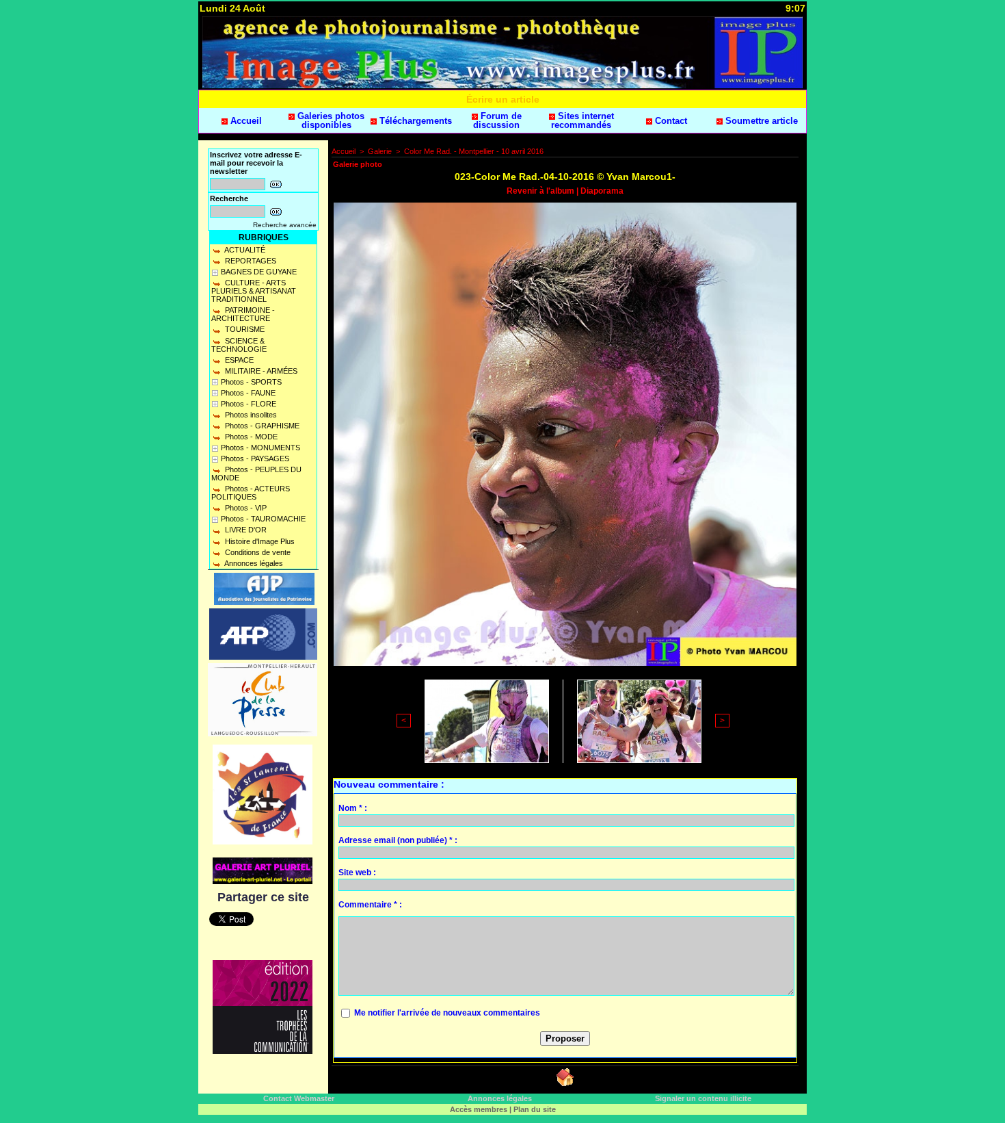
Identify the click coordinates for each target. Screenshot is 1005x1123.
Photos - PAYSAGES (255, 458)
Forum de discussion (497, 120)
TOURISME (244, 329)
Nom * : (352, 808)
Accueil (245, 121)
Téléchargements (414, 121)
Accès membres (478, 1109)
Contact (669, 121)
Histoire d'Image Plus (259, 541)
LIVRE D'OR (245, 530)
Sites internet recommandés (582, 120)
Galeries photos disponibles (329, 120)
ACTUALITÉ (244, 250)
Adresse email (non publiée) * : (397, 840)
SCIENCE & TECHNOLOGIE (239, 345)
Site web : (357, 872)
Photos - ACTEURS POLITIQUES (250, 493)
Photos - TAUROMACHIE (263, 519)
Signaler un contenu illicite (703, 1098)
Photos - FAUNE (248, 393)
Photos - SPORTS (251, 382)
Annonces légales (253, 563)
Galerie (380, 151)
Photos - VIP (245, 508)
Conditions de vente (257, 552)
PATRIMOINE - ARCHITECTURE (243, 314)
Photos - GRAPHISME (261, 426)
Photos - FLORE (248, 404)
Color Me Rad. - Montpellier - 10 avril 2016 (474, 151)
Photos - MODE (250, 437)
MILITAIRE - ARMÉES (260, 371)
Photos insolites (250, 415)
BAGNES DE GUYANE (259, 272)
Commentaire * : (370, 904)
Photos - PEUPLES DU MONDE (256, 473)
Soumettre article (760, 121)
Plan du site (534, 1109)
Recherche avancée (285, 225)
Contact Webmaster (298, 1098)
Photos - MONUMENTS (260, 447)
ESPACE (238, 360)
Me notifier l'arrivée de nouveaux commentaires (447, 1013)
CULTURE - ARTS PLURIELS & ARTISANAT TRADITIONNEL (253, 291)
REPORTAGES (249, 261)
